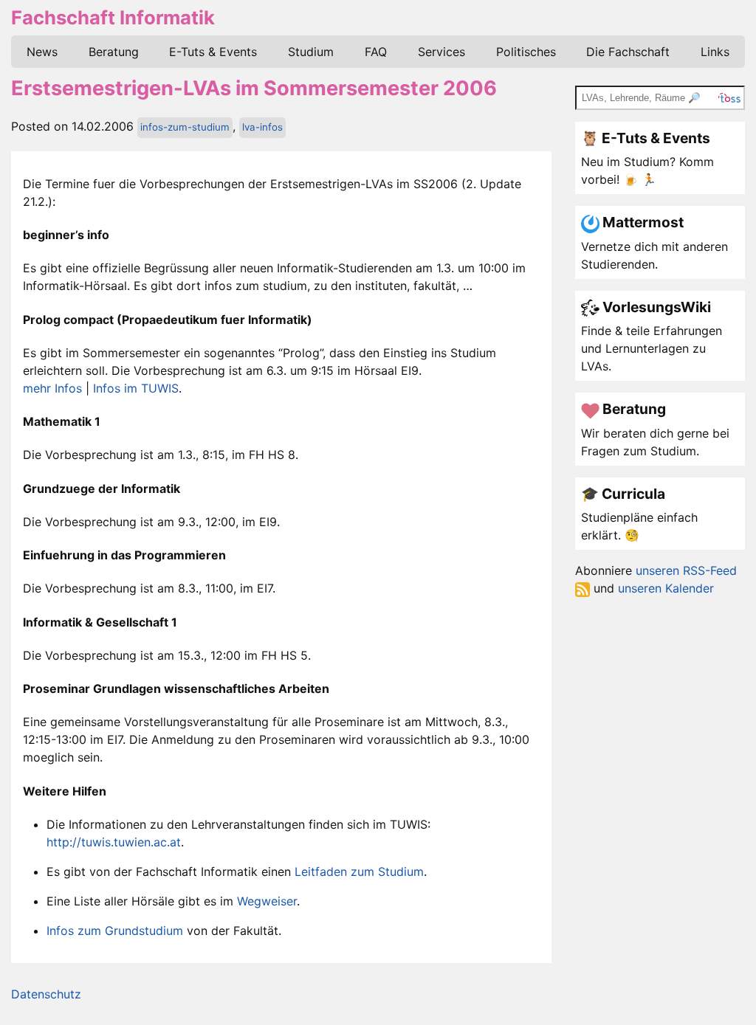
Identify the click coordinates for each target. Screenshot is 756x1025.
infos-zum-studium (185, 127)
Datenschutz (46, 994)
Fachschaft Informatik (113, 17)
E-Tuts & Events (213, 51)
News (42, 51)
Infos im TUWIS (136, 388)
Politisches (526, 51)
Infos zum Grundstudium (115, 930)
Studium (311, 51)
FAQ (376, 51)
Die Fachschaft (628, 51)
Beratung (114, 51)
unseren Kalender (666, 588)
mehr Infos (52, 388)
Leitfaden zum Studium (359, 871)
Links (715, 51)
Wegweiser (267, 901)
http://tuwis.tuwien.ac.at (114, 842)
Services (441, 51)
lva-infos (262, 127)
